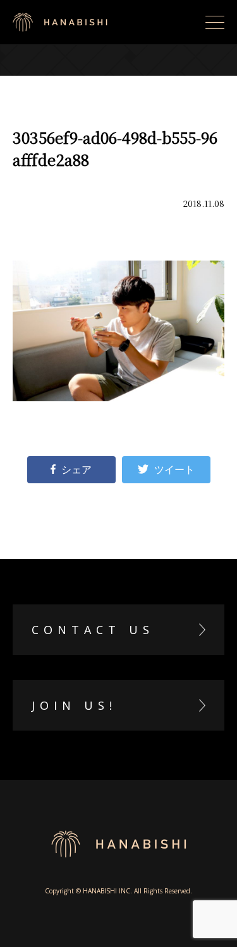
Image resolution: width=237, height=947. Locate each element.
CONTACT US (93, 629)
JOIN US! (74, 705)
